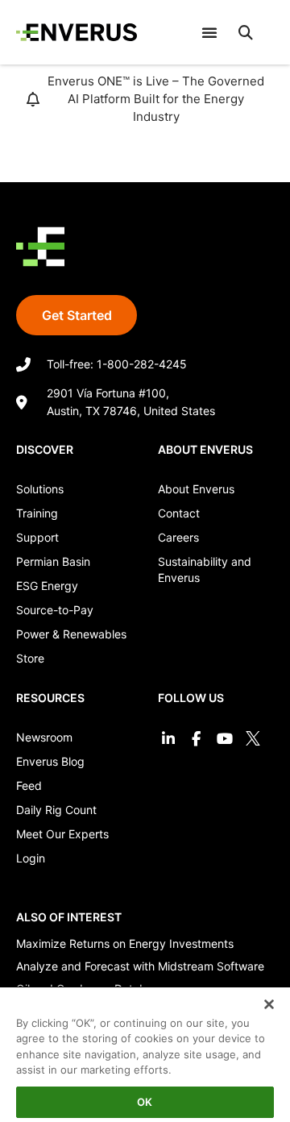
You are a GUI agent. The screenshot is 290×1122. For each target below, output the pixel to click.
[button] (246, 32)
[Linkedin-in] (168, 738)
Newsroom (44, 737)
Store (30, 658)
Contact (179, 513)
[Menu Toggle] (209, 32)
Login (30, 858)
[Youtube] (224, 738)
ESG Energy (47, 585)
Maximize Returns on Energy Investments (125, 943)
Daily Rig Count (56, 810)
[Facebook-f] (196, 738)
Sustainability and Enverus (204, 569)
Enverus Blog (50, 761)
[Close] (259, 995)
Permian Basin (53, 561)
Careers (178, 537)
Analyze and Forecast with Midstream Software (140, 966)
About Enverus (196, 489)
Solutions (40, 489)
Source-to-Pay (54, 610)
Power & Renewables (71, 634)
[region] (145, 1049)
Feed (29, 785)
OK (144, 1101)
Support (37, 537)
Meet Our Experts (62, 834)
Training (37, 513)
